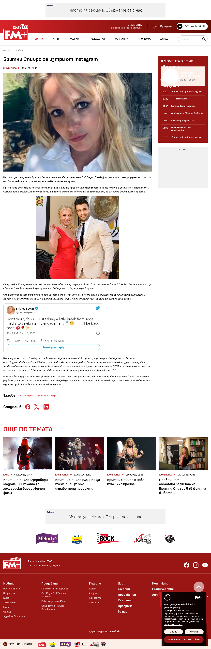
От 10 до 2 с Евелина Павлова (53, 595)
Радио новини (11, 588)
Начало (7, 50)
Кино (6, 598)
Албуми (93, 593)
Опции (173, 631)
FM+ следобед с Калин (54, 601)
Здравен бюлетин (14, 616)
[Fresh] (53, 644)
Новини (20, 50)
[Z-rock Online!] (80, 644)
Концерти (95, 598)
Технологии (10, 602)
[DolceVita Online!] (103, 644)
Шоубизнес (10, 68)
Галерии (95, 584)
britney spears (27, 395)
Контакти (160, 584)
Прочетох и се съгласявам (184, 639)
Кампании (125, 600)
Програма (166, 26)
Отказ (194, 631)
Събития (94, 602)
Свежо (7, 611)
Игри (121, 584)
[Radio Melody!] (65, 644)
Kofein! (93, 588)
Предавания (50, 584)
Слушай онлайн (194, 26)
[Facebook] (186, 565)
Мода (6, 607)
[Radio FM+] (42, 644)
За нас (122, 612)
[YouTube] (205, 565)
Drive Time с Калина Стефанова (52, 607)
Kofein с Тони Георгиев (54, 588)
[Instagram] (195, 565)
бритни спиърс (47, 395)
